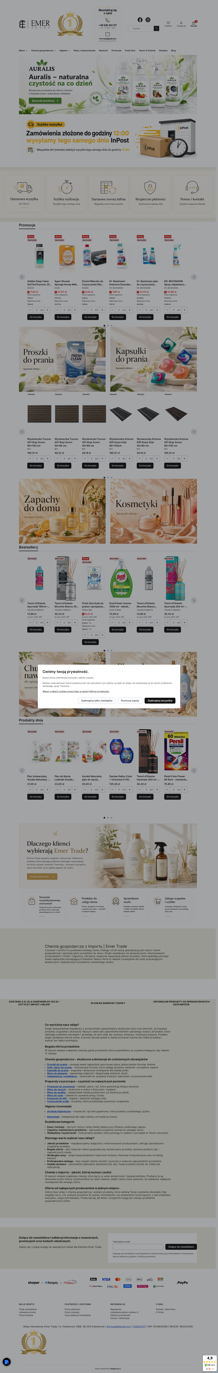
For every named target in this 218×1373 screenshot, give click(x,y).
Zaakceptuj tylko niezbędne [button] (96, 700)
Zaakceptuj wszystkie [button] (160, 700)
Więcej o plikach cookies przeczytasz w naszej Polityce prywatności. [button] (76, 691)
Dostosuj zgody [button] (130, 700)
